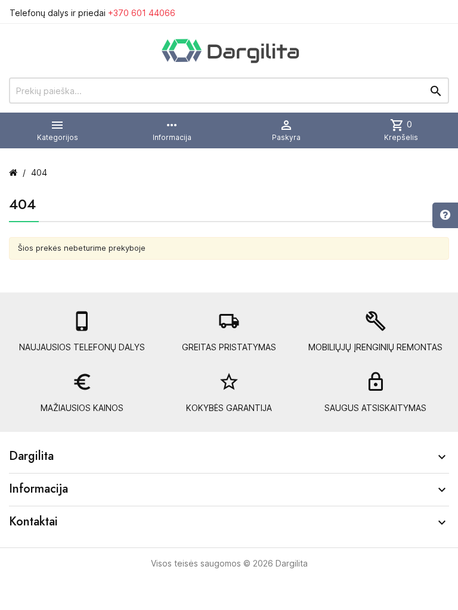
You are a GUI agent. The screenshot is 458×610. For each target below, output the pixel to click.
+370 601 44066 (141, 13)
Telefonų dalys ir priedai (92, 13)
